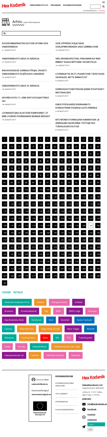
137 (76, 204)
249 (76, 261)
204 (55, 240)
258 (40, 268)
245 (48, 261)
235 (76, 254)
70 (98, 168)
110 (83, 189)
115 (19, 197)
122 (69, 197)
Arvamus (9, 311)
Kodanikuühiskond (72, 5)
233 (62, 254)
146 (40, 211)
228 (26, 254)
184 (12, 232)
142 (12, 211)
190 (55, 232)
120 (55, 197)
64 (55, 168)
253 (5, 268)
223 (91, 247)
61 (33, 168)
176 (55, 225)
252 (98, 261)
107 (62, 189)
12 (83, 139)
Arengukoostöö (59, 302)
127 (5, 204)
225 (5, 254)
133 (48, 204)
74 (26, 175)
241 (19, 261)
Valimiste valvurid (55, 355)
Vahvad (34, 355)
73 (19, 175)
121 (62, 197)
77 (48, 175)
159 (33, 218)
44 (12, 161)
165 (76, 218)
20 (40, 146)
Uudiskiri (101, 11)
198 (12, 240)
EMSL (58, 311)
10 (69, 139)
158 (26, 218)
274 (55, 276)
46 (26, 161)
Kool (51, 320)
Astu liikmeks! (61, 394)
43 (5, 161)
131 (33, 204)
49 (48, 161)
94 (69, 182)
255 (19, 268)
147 (48, 211)
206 (69, 240)
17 (19, 146)
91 (48, 182)
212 (12, 247)
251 (91, 261)
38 (69, 154)
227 (19, 254)
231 (48, 254)
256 (26, 268)
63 (48, 168)
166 (83, 218)
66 (69, 168)
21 (48, 146)
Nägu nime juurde (50, 328)
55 (91, 161)
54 (83, 161)
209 (91, 240)
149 (62, 211)
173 (33, 225)
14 (98, 139)
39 (76, 154)
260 (55, 268)
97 (91, 182)
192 (69, 232)
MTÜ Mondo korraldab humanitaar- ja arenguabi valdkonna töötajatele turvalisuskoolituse (77, 123)
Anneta (40, 302)
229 (33, 254)
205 (62, 240)
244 (40, 261)
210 (98, 240)
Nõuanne (9, 337)
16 (12, 146)
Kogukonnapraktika (64, 409)
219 (62, 247)
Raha (45, 337)
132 (40, 204)
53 (76, 161)
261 (62, 268)
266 (98, 268)
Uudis (7, 346)
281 (5, 283)
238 (98, 254)
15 (5, 146)
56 (98, 161)
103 (33, 189)
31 (19, 154)
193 (76, 232)
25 (76, 146)
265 (91, 268)
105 (48, 189)
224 (98, 247)
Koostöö (65, 320)
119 (48, 197)
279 (91, 276)
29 (5, 154)
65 (62, 168)
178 (69, 225)
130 (26, 204)
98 (98, 182)
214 (26, 247)
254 (12, 268)
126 (98, 197)
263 (76, 268)
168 (98, 218)
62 (40, 168)
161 (48, 218)
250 (83, 261)
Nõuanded (56, 5)
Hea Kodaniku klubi (14, 320)
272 (40, 276)
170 (12, 225)
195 (91, 232)
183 (5, 232)
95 (76, 182)
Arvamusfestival (29, 311)
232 (55, 254)
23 (62, 146)
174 (40, 225)
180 (83, 225)
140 (98, 204)
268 (12, 276)
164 (69, 218)
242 (26, 261)
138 (83, 204)
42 (98, 154)
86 (12, 182)
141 (5, 211)
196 (98, 232)
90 (40, 182)
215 (33, 247)
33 (33, 154)
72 (12, 175)
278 (83, 276)
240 (12, 261)
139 (91, 204)
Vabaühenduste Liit (39, 5)
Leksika (8, 328)
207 (76, 240)
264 (83, 268)
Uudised (6, 292)
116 (26, 197)
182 (98, 225)
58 (12, 168)
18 (26, 146)
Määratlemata (27, 328)
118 (40, 197)
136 (69, 204)
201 (33, 240)
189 (48, 232)
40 (83, 154)
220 (69, 247)
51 (62, 161)
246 (55, 261)
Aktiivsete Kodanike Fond (17, 302)
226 (12, 254)
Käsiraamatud (61, 401)
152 (83, 211)
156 (12, 218)
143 (19, 211)
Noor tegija (73, 328)
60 (26, 168)
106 (55, 189)
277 (76, 276)
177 (62, 225)
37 (62, 154)
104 (40, 189)
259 (48, 268)
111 (91, 189)
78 (55, 175)
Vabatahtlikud (39, 346)
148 (55, 211)
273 (48, 276)
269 (19, 276)
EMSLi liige (74, 311)
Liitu (90, 429)
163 (62, 218)
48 (40, 161)
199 (19, 240)
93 (62, 182)
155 (5, 218)
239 (5, 261)
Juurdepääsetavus (90, 11)
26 (83, 146)
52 (69, 161)
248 (69, 261)
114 (12, 197)
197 (5, 240)
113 (5, 197)
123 (76, 197)
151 (76, 211)
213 (19, 247)
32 (26, 154)
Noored (90, 328)
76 (40, 175)
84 (98, 175)
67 (76, 168)
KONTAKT (86, 399)
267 (5, 276)
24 (69, 146)
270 (26, 276)
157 (19, 218)
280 (98, 276)
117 (33, 197)
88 (26, 182)
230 (40, 254)
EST (103, 2)
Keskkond (36, 320)
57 (5, 168)
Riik (57, 337)
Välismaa (75, 355)
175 (48, 225)
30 (12, 154)
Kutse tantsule (84, 320)
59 (19, 168)
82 (83, 175)
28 (98, 146)
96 (83, 182)
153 (91, 211)
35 (48, 154)
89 (33, 182)
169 (5, 225)
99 (5, 189)
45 (19, 161)
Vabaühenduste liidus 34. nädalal (21, 58)
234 (69, 254)
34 (40, 154)
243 (33, 261)
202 (40, 240)
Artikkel (78, 302)
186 (26, 232)
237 (91, 254)
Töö (69, 337)
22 (55, 146)
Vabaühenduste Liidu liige (67, 346)
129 (19, 204)
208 (83, 240)
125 (91, 197)
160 (40, 218)
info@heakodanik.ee (97, 404)
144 (26, 211)
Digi (46, 311)
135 (62, 204)
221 (76, 247)
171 (19, 225)
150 (69, 211)
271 (33, 276)
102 (26, 189)
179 (76, 225)
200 (26, 240)
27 (91, 146)
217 (48, 247)
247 (62, 261)
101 (19, 189)
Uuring (21, 346)
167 (91, 218)
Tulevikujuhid (85, 337)
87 (19, 182)
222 (83, 247)
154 (98, 211)
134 (55, 204)
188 (40, 232)
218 (55, 247)
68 (83, 168)
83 (91, 175)
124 (83, 197)
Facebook (91, 409)
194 (83, 232)
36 (55, 154)
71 (5, 175)
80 (69, 175)
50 (55, 161)
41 (91, 154)
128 (12, 204)
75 (33, 175)
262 (69, 268)
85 (5, 182)
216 (40, 247)
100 (12, 189)
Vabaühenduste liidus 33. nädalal (21, 85)
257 (33, 268)
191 (62, 232)
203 (48, 240)
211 (5, 247)
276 (69, 276)
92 (55, 182)
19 (33, 146)
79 (62, 175)
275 (62, 276)
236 (83, 254)
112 (98, 189)
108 (69, 189)
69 (91, 168)
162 (55, 218)
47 (33, 161)
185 (19, 232)
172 (26, 225)
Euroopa (92, 311)
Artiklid (18, 292)
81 (76, 175)
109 (76, 189)
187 (33, 232)
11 (76, 139)
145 (33, 211)
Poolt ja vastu (28, 337)
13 (91, 139)
